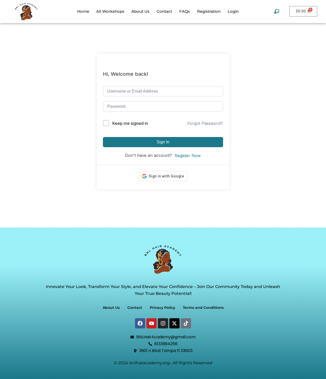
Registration (209, 11)
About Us (140, 11)
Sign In (163, 142)
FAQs (184, 11)
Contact (164, 11)
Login (233, 11)
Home (83, 11)
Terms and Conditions (203, 307)
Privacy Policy (162, 307)
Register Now (188, 155)
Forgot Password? (205, 123)
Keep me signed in (130, 123)
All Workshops (110, 11)
